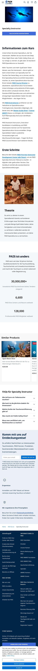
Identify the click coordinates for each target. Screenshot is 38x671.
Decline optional (19, 664)
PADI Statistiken (25, 540)
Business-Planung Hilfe (27, 609)
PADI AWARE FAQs (25, 561)
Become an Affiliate (8, 572)
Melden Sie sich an (28, 457)
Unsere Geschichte (8, 590)
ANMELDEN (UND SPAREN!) (19, 644)
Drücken (23, 544)
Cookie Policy (10, 656)
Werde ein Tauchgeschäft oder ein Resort (27, 619)
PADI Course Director (20, 83)
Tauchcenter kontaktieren (19, 33)
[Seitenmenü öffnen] (2, 2)
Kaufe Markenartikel (8, 562)
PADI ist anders (7, 586)
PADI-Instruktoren (12, 103)
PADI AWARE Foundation (27, 557)
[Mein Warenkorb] (35, 2)
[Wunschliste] (32, 2)
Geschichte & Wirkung (27, 565)
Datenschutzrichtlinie (25, 513)
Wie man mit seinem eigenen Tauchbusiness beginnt (27, 603)
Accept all (19, 668)
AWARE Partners (25, 572)
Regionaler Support (26, 625)
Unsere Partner (25, 548)
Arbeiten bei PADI (7, 600)
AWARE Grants (24, 576)
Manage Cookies (19, 660)
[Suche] (24, 2)
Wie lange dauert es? (26, 613)
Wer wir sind (6, 582)
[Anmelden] (28, 2)
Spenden (23, 569)
